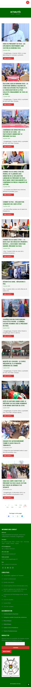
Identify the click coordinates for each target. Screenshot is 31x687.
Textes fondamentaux (10, 631)
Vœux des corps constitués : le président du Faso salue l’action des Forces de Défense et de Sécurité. (14, 484)
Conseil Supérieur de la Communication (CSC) (16, 586)
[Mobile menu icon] (27, 2)
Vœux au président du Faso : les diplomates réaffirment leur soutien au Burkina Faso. (14, 46)
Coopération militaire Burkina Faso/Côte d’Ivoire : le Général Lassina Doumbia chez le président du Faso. (15, 322)
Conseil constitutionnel (10, 579)
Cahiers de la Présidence (11, 627)
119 (20, 505)
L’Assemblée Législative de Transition (14, 575)
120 (25, 505)
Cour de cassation (8, 599)
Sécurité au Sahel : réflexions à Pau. (14, 283)
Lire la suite (7, 58)
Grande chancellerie (9, 582)
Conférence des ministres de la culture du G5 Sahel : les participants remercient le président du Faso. (14, 133)
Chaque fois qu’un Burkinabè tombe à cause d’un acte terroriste (13, 443)
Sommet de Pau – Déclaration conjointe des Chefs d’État (13, 203)
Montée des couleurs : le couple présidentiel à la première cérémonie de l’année (14, 363)
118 (16, 505)
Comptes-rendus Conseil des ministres (15, 617)
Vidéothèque (7, 624)
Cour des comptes (8, 606)
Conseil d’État (7, 603)
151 (20, 507)
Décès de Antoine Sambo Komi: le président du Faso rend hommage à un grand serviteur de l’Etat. (15, 403)
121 (7, 507)
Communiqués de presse (11, 614)
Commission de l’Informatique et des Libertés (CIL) (16, 595)
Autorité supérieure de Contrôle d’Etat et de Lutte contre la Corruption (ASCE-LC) (15, 590)
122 (12, 507)
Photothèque (7, 621)
